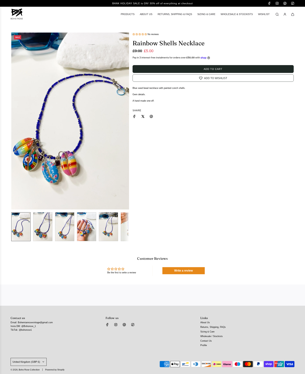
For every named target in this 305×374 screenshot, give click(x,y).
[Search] (277, 14)
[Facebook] (269, 3)
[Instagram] (277, 3)
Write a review (183, 270)
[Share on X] (143, 117)
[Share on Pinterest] (151, 117)
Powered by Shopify (54, 370)
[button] (14, 121)
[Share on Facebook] (134, 117)
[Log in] (285, 14)
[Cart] (293, 14)
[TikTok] (293, 3)
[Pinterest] (285, 3)
